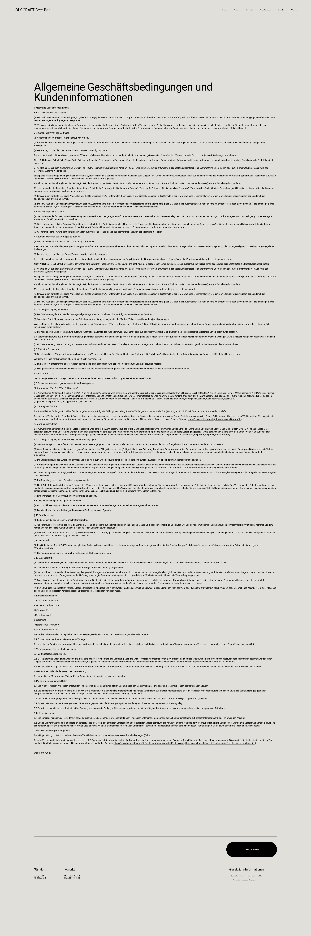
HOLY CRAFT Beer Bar (31, 10)
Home (224, 10)
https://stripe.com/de (197, 434)
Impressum (251, 876)
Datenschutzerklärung (238, 876)
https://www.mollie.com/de (201, 419)
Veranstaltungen (265, 10)
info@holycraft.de (49, 629)
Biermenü (249, 10)
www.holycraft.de (180, 117)
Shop (236, 10)
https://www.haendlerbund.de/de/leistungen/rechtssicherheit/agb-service (149, 743)
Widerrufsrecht (253, 880)
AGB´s (260, 876)
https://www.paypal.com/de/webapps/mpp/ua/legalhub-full (207, 398)
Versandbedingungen (240, 880)
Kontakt (281, 10)
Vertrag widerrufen (252, 849)
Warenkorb (295, 10)
